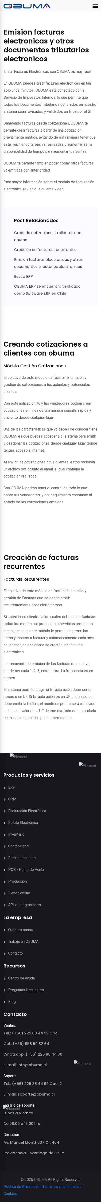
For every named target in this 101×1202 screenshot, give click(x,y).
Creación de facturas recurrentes (45, 249)
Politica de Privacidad (21, 1186)
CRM (12, 799)
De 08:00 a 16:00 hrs (22, 1123)
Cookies (10, 1193)
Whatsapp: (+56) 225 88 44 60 (33, 1054)
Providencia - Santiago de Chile (34, 1153)
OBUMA (40, 1179)
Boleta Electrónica (23, 822)
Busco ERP (23, 276)
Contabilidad (18, 846)
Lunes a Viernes (18, 1113)
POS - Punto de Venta (26, 869)
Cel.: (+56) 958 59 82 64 (26, 1043)
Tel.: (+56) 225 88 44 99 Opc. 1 (32, 1033)
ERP (11, 787)
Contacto (15, 953)
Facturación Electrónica (27, 811)
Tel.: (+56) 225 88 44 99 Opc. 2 (33, 1083)
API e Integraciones (24, 905)
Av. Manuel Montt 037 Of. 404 (31, 1142)
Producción (17, 881)
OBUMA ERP (25, 286)
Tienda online (19, 893)
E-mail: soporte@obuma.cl (29, 1094)
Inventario (16, 834)
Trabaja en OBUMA (23, 941)
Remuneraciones (22, 858)
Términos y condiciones (62, 1186)
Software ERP (38, 293)
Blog (12, 1001)
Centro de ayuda (21, 978)
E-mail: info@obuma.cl (25, 1065)
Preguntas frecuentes (26, 990)
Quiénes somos (21, 930)
